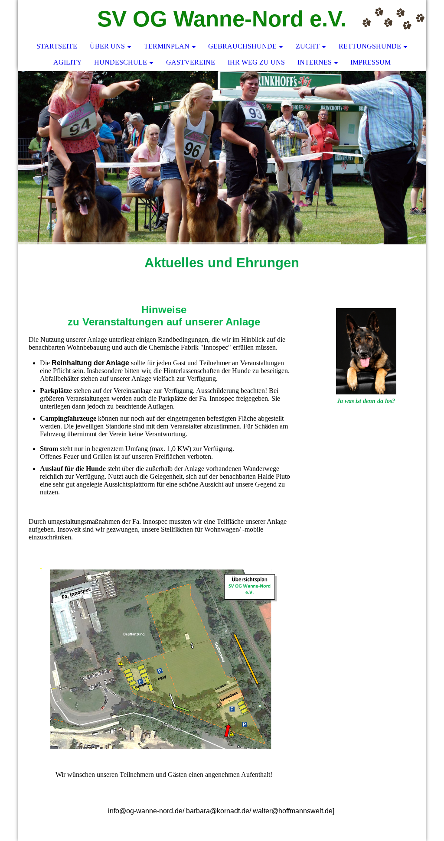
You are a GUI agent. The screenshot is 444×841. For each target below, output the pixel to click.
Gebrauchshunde (242, 46)
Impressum (370, 62)
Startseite (56, 46)
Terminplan (166, 46)
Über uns (107, 46)
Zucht (308, 46)
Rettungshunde (370, 46)
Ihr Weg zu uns (256, 62)
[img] (393, 19)
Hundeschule (120, 62)
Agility (67, 62)
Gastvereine (190, 62)
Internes (314, 62)
